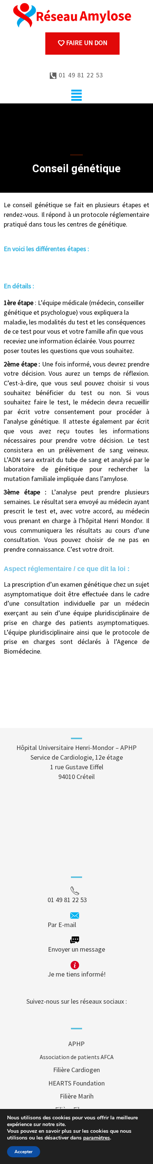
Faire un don (86, 42)
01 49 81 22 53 (80, 75)
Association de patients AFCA (77, 1057)
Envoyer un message (76, 949)
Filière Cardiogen (76, 1069)
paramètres (96, 1138)
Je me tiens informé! (77, 974)
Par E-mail (76, 924)
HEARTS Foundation (76, 1083)
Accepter (23, 1152)
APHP (76, 1043)
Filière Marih (77, 1096)
